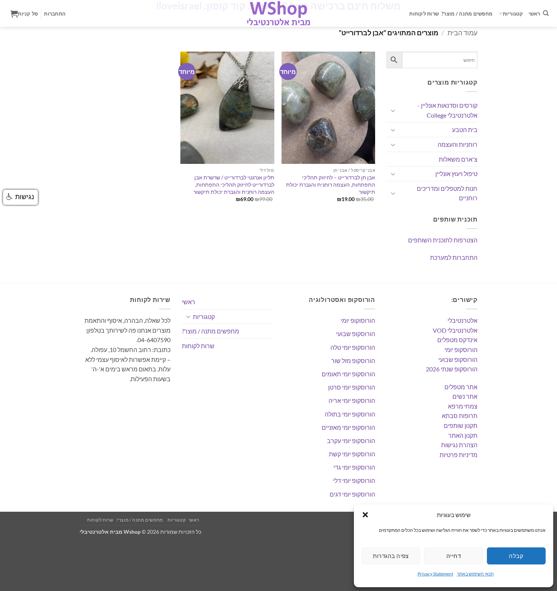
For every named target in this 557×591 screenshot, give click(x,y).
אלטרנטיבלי (462, 320)
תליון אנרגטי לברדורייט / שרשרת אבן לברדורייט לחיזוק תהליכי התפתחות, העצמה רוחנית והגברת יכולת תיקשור (233, 184)
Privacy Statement (435, 574)
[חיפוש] (546, 13)
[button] (365, 515)
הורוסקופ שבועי (457, 359)
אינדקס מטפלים (457, 339)
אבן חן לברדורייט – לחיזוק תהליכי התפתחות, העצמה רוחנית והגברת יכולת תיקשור (330, 184)
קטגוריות (513, 14)
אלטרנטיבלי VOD (455, 330)
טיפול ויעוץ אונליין (456, 173)
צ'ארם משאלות (458, 159)
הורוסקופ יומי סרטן (351, 387)
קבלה (516, 555)
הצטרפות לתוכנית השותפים (442, 240)
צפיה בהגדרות (390, 555)
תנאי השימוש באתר (475, 574)
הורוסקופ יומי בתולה (350, 414)
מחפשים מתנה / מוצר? (466, 14)
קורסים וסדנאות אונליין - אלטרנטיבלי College (447, 110)
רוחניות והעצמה (457, 144)
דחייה (453, 555)
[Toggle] (392, 110)
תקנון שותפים (460, 425)
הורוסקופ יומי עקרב (351, 440)
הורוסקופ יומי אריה (352, 400)
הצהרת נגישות (459, 444)
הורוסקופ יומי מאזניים (348, 427)
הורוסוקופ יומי (358, 320)
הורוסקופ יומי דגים (352, 494)
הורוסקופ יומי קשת (352, 453)
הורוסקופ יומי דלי (354, 480)
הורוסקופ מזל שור (353, 360)
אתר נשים (464, 396)
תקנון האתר (462, 435)
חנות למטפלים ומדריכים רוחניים (447, 193)
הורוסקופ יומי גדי (354, 467)
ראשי (534, 14)
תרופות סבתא (459, 415)
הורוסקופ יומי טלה (352, 347)
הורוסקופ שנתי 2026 (451, 369)
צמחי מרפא (462, 406)
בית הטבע (464, 129)
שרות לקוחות (424, 14)
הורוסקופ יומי (460, 349)
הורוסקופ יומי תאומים (348, 373)
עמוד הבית (462, 32)
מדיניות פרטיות (458, 454)
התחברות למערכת (453, 257)
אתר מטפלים (460, 386)
